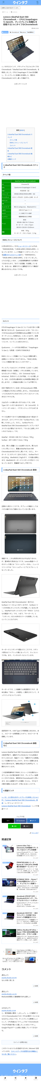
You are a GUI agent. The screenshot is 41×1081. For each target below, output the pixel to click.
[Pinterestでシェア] (11, 735)
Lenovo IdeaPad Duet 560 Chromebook (16, 806)
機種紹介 (31, 32)
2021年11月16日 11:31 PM (9, 994)
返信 (36, 986)
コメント (13, 145)
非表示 (22, 130)
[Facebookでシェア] (6, 729)
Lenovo (6, 32)
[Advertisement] (20, 106)
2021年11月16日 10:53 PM (9, 978)
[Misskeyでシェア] (34, 724)
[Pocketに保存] (25, 729)
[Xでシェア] (6, 724)
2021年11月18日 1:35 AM (9, 1010)
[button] (27, 826)
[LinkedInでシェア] (20, 735)
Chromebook (15, 32)
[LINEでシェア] (34, 729)
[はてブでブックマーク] (16, 729)
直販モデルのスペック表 (12, 254)
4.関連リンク (11, 159)
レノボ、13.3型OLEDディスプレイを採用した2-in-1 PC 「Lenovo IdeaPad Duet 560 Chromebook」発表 (20, 800)
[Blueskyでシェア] (25, 724)
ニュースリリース (24, 246)
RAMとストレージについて (19, 142)
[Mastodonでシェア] (16, 724)
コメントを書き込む (20, 1042)
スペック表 (13, 140)
